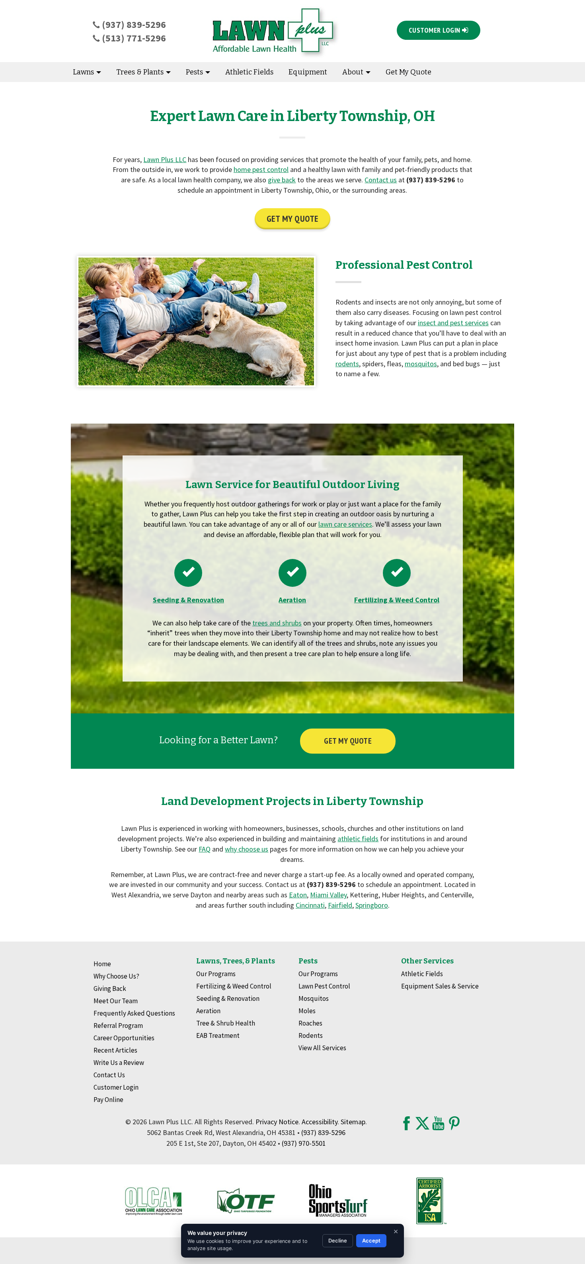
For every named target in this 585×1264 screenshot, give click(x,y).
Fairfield (340, 905)
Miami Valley (328, 894)
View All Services (322, 1047)
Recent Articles (115, 1050)
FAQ (205, 849)
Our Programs (216, 973)
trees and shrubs (277, 622)
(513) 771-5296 (133, 38)
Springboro (371, 905)
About (353, 72)
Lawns (84, 72)
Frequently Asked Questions (134, 1013)
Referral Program (118, 1025)
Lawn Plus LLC (164, 159)
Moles (307, 1010)
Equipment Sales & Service (440, 986)
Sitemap (353, 1121)
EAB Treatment (218, 1035)
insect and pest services (453, 322)
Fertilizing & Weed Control (233, 986)
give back (282, 179)
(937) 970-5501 (304, 1143)
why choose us (246, 849)
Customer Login (116, 1087)
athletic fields (357, 838)
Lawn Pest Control (324, 986)
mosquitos (421, 363)
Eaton (298, 894)
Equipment (308, 72)
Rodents (310, 1035)
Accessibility (319, 1121)
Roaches (310, 1023)
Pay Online (108, 1099)
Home (102, 963)
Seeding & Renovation (227, 998)
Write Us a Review (119, 1062)
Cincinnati (310, 905)
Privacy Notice (276, 1121)
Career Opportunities (124, 1037)
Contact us (381, 179)
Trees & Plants (140, 72)
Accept (371, 1240)
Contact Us (109, 1075)
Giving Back (110, 988)
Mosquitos (313, 998)
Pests (195, 72)
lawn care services (345, 524)
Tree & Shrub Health (225, 1023)
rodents (347, 363)
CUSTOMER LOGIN (435, 30)
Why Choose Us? (116, 976)
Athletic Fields (249, 72)
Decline (337, 1240)
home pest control (261, 169)
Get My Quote (408, 72)
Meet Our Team (116, 1000)
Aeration (208, 1010)
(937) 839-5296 (133, 24)
